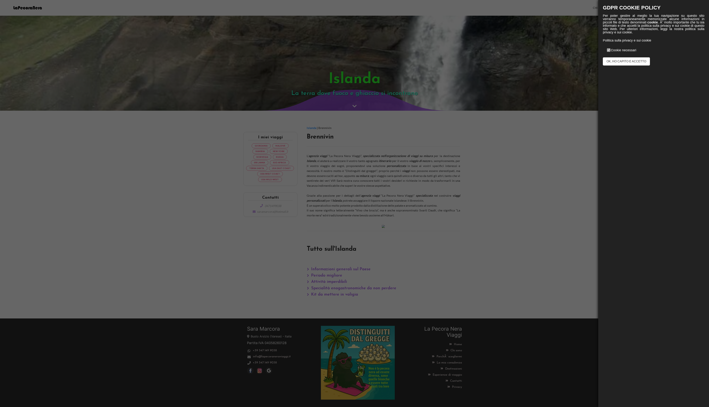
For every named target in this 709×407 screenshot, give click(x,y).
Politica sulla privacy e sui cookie (627, 40)
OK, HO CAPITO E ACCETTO (626, 61)
